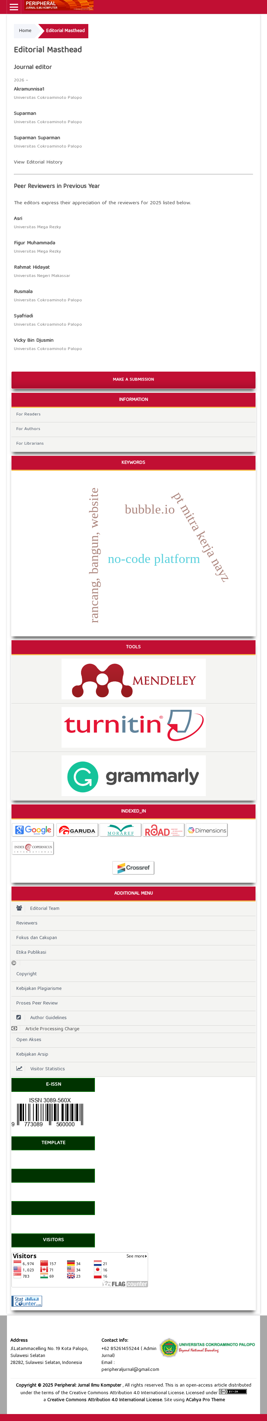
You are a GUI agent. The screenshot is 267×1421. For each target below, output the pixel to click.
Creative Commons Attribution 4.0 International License (104, 1400)
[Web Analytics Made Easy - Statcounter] (26, 1305)
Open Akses (28, 1040)
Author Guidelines (48, 1018)
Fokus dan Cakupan (36, 938)
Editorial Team (44, 909)
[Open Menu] (14, 7)
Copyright (26, 974)
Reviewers (27, 923)
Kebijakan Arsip (32, 1054)
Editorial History (44, 162)
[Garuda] (77, 836)
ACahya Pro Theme (205, 1400)
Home (25, 30)
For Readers (28, 415)
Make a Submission (133, 380)
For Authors (28, 429)
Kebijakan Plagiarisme (39, 989)
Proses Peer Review (37, 1003)
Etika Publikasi (31, 952)
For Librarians (30, 444)
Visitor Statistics (47, 1069)
